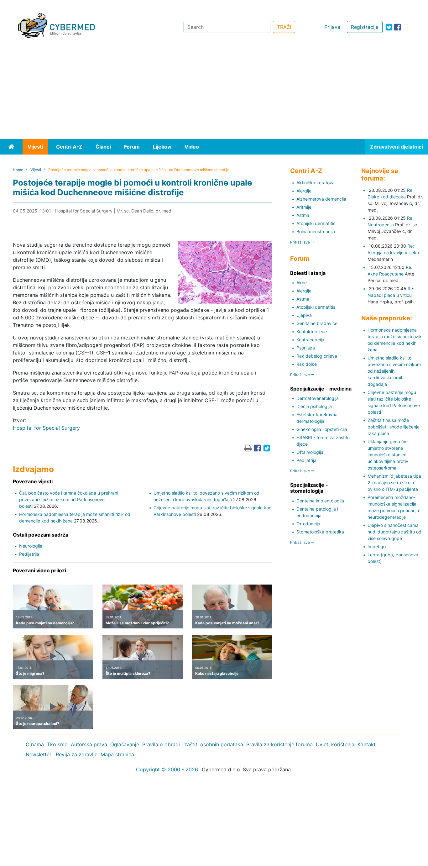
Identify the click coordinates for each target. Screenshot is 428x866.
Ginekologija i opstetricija (321, 429)
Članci (103, 147)
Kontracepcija (310, 339)
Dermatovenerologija (317, 398)
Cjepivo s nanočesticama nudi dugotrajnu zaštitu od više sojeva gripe (394, 531)
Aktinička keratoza (315, 182)
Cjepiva (304, 315)
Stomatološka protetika (320, 531)
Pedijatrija (29, 554)
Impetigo (377, 546)
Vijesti (35, 147)
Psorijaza (305, 347)
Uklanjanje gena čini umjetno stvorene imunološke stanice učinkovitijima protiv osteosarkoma (388, 454)
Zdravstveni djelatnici (396, 147)
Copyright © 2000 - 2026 (167, 769)
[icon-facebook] (397, 27)
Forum (132, 147)
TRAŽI (284, 27)
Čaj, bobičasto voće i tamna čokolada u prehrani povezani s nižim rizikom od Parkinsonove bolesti (68, 499)
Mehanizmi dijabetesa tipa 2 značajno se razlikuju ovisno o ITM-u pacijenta (394, 482)
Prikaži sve (300, 242)
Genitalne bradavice (316, 323)
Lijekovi (162, 147)
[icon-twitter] (389, 27)
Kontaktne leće (311, 331)
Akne (301, 282)
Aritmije (303, 207)
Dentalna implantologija (320, 500)
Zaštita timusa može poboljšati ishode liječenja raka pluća (394, 426)
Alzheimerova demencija (321, 199)
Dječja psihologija (314, 406)
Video (192, 147)
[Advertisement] (214, 92)
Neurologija (30, 545)
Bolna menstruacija (315, 231)
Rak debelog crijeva (316, 356)
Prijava (332, 27)
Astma (302, 215)
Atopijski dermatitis (315, 223)
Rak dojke (306, 364)
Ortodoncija (308, 523)
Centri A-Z (69, 147)
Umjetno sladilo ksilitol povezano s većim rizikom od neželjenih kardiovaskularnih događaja (394, 371)
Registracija (364, 27)
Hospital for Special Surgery (46, 428)
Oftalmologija (309, 452)
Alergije (303, 190)
